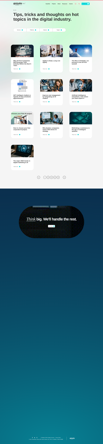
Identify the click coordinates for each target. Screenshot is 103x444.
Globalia (43, 437)
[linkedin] (35, 437)
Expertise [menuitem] (48, 3)
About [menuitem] (59, 3)
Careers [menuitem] (71, 3)
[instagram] (37, 437)
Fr (75, 3)
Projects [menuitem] (54, 3)
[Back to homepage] (19, 3)
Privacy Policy (58, 437)
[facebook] (32, 437)
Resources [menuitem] (64, 3)
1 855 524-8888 (60, 439)
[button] (38, 177)
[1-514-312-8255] (79, 4)
